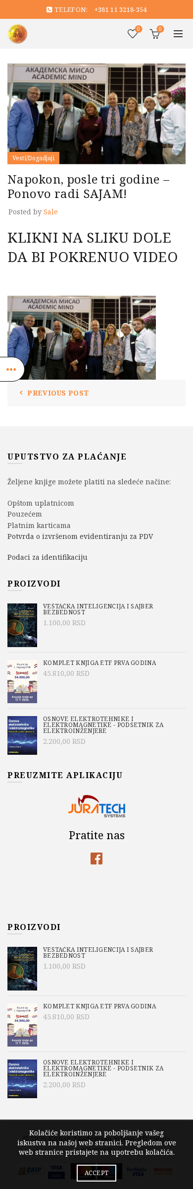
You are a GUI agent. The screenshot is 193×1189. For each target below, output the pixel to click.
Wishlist (138, 29)
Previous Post (58, 392)
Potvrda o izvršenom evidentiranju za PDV (80, 536)
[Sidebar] (12, 369)
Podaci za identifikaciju (47, 557)
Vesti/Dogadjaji (33, 158)
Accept (97, 1173)
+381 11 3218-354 (121, 9)
